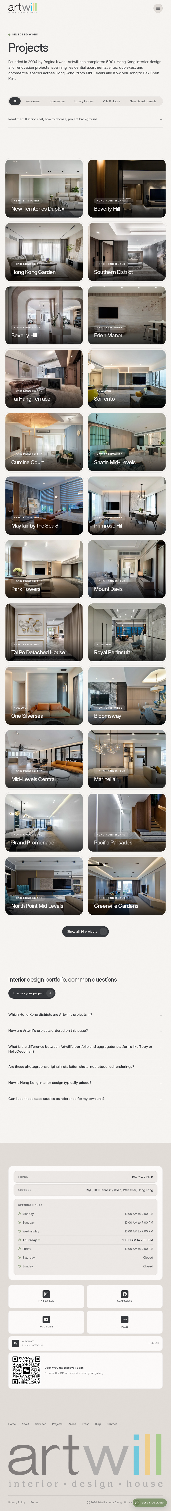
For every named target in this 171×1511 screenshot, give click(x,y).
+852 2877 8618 (141, 1177)
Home (12, 1424)
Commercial (57, 101)
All (14, 101)
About (25, 1424)
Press (85, 1424)
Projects (57, 1424)
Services (40, 1424)
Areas (72, 1424)
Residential (33, 101)
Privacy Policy (16, 1502)
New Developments (143, 101)
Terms (34, 1502)
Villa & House (112, 101)
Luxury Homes (84, 101)
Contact (112, 1424)
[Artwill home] (22, 8)
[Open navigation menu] (158, 8)
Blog (98, 1424)
